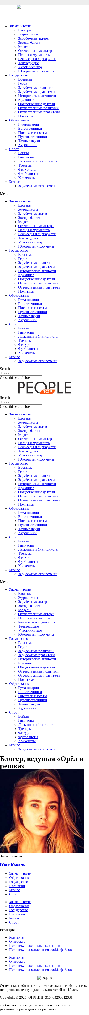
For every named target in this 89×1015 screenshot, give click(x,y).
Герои (22, 83)
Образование (19, 120)
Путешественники (32, 137)
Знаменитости (20, 26)
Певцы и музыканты (34, 55)
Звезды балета (29, 42)
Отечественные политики (38, 108)
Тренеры (25, 165)
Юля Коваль (12, 865)
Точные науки (29, 141)
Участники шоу (30, 67)
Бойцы (23, 153)
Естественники (30, 128)
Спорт (14, 149)
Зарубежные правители (36, 92)
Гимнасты (26, 157)
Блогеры (24, 30)
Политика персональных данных (35, 945)
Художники (27, 145)
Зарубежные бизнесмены (37, 186)
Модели (24, 46)
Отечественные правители (39, 112)
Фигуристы (27, 169)
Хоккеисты (27, 178)
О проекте (17, 941)
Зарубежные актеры (33, 38)
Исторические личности (37, 96)
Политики (26, 116)
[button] (44, 194)
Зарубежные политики (36, 87)
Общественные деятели (36, 104)
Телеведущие (28, 63)
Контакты (16, 937)
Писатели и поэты (32, 132)
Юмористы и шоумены (36, 71)
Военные (25, 79)
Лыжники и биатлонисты (38, 161)
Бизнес (14, 182)
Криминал (26, 100)
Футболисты (28, 173)
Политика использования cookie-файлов (40, 950)
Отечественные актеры (36, 51)
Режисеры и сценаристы (37, 59)
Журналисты (28, 34)
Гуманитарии (28, 124)
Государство (18, 75)
